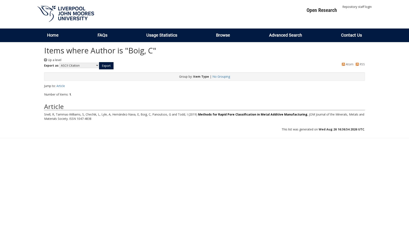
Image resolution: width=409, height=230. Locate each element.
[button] (106, 65)
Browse (223, 35)
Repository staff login (357, 7)
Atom (349, 64)
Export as (51, 65)
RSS (362, 64)
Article (60, 86)
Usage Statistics (161, 35)
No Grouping (221, 76)
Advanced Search (285, 35)
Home (53, 35)
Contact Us (351, 35)
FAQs (102, 35)
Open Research (322, 10)
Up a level (54, 60)
